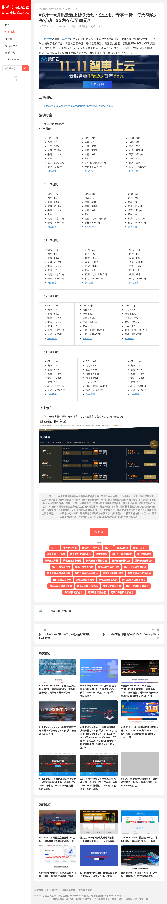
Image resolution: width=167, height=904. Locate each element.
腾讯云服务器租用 (85, 579)
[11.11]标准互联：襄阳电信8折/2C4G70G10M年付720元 (131, 636)
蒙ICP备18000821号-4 (112, 895)
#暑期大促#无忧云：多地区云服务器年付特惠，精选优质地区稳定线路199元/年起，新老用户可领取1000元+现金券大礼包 (57, 874)
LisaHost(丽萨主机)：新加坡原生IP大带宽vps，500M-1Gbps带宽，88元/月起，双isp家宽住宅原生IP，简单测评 (98, 874)
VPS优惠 (10, 31)
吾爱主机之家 (15, 10)
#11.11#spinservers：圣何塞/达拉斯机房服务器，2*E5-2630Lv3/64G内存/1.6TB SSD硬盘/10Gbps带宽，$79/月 (98, 690)
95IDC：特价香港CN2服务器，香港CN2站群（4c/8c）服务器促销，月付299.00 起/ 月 (139, 782)
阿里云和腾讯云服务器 (122, 592)
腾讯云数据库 (144, 554)
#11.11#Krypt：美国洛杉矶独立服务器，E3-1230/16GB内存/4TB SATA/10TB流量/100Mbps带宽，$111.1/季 (140, 732)
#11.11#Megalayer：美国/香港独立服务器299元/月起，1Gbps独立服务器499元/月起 (57, 730)
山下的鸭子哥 (64, 610)
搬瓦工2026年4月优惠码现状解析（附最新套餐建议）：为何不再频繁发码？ (98, 839)
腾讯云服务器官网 (61, 566)
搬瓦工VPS (11, 45)
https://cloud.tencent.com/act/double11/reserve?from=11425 (78, 106)
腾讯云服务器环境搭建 (139, 573)
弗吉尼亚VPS (70, 547)
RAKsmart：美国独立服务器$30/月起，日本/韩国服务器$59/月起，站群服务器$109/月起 (57, 839)
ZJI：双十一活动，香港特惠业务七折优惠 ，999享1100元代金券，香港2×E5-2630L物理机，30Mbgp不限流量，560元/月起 (98, 784)
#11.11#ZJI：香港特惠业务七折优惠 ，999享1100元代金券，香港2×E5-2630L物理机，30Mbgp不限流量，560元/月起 (57, 784)
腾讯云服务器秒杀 (62, 579)
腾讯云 (48, 38)
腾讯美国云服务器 (73, 592)
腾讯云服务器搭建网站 (86, 573)
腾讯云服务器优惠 (121, 560)
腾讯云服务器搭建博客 (58, 573)
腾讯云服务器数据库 (113, 573)
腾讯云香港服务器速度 (137, 586)
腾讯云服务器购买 (108, 579)
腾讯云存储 (101, 554)
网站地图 (95, 895)
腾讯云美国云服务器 (87, 586)
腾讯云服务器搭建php (135, 566)
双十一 (66, 38)
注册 (15, 80)
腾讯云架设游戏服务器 (60, 586)
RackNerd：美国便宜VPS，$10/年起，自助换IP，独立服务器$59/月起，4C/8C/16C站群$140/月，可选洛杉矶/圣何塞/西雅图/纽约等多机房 (139, 874)
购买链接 (52, 170)
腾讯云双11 (122, 547)
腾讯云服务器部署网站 (133, 579)
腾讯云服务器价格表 (96, 560)
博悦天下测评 (85, 889)
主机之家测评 (52, 889)
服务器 (8, 38)
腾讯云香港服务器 (112, 586)
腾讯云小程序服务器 (122, 554)
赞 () (99, 532)
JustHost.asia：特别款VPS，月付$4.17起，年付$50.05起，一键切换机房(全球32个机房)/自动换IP (139, 839)
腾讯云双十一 (140, 547)
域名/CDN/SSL (13, 59)
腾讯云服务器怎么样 (108, 566)
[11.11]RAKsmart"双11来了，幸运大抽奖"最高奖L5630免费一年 (64, 636)
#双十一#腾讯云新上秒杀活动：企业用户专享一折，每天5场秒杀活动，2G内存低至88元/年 (108, 515)
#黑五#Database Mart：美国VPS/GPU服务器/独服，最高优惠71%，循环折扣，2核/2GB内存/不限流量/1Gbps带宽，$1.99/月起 (139, 690)
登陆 (15, 76)
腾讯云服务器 (51, 560)
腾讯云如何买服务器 (80, 554)
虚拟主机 (10, 52)
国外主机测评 (68, 889)
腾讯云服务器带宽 (84, 566)
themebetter (77, 895)
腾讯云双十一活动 (56, 554)
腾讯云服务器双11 (144, 560)
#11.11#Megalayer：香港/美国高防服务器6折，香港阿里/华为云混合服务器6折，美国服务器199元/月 (57, 689)
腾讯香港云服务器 (97, 592)
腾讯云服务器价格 (72, 560)
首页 (7, 24)
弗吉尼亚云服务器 (91, 547)
